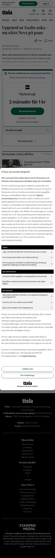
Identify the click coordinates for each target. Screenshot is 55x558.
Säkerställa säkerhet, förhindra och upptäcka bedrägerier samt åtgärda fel (25, 296)
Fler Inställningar (27, 375)
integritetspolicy (28, 356)
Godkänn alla (27, 369)
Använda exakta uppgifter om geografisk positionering (24, 276)
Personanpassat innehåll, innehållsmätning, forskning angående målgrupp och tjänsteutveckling (24, 264)
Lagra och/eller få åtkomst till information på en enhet (24, 252)
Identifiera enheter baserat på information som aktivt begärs (24, 282)
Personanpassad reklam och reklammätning (20, 257)
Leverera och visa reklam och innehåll (17, 302)
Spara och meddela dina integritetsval (17, 308)
